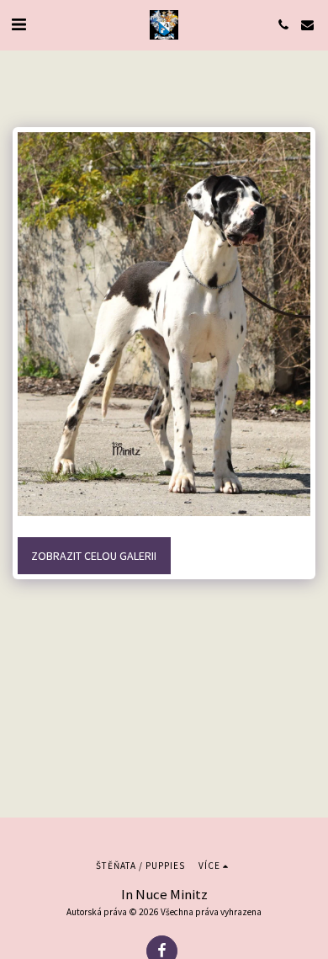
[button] (18, 24)
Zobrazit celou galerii (93, 555)
